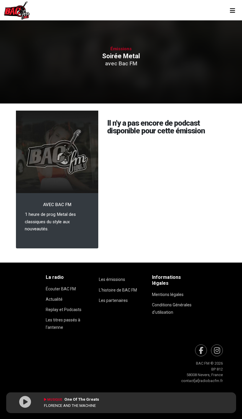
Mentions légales (168, 294)
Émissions (121, 48)
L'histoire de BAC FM (118, 290)
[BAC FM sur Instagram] (217, 350)
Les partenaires (113, 300)
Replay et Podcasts (63, 309)
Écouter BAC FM (61, 289)
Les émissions (112, 279)
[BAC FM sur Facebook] (201, 350)
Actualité (54, 299)
